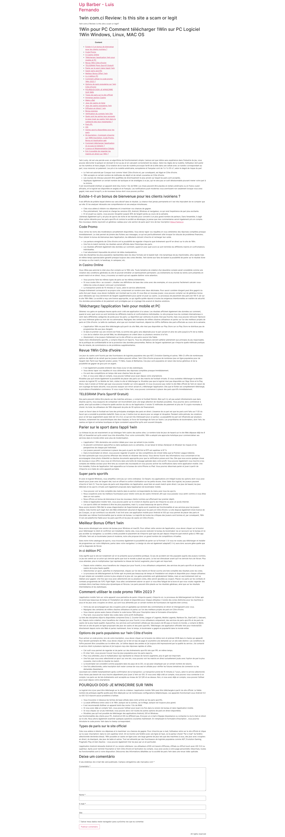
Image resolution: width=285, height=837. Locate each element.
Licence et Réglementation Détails (99, 148)
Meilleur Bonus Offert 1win (96, 73)
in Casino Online (92, 55)
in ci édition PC (91, 76)
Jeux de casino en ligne (95, 103)
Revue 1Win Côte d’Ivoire (95, 63)
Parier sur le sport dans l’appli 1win (100, 68)
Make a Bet (90, 100)
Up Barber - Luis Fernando (96, 7)
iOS (86, 127)
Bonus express (91, 111)
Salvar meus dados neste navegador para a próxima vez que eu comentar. (112, 821)
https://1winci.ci (176, 222)
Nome (82, 795)
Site (80, 813)
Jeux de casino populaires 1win (98, 105)
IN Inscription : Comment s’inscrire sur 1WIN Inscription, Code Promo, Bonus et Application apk (99, 138)
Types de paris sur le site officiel (99, 95)
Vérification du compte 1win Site (99, 114)
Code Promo (90, 52)
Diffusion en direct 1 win (95, 108)
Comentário (84, 766)
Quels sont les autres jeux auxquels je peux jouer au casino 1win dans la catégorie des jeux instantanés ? (100, 119)
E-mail (82, 804)
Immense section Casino (95, 97)
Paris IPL (89, 124)
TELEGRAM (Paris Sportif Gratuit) (99, 65)
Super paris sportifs (93, 71)
